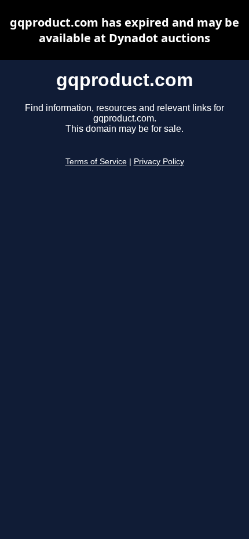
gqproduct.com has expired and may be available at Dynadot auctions (124, 30)
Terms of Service (96, 161)
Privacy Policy (159, 161)
